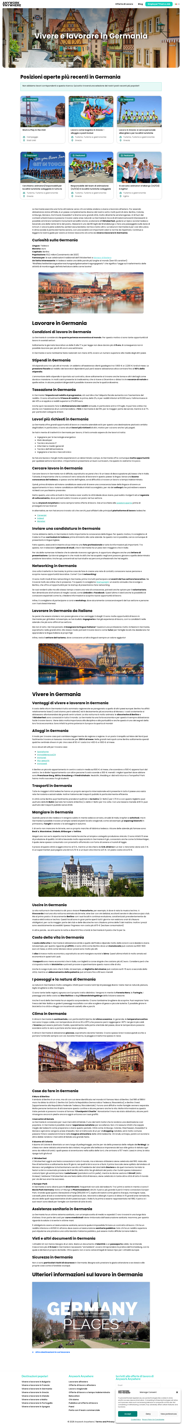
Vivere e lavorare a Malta (34, 1399)
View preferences (169, 1414)
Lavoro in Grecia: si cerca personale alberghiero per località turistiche (137, 131)
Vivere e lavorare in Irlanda (35, 1396)
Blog (140, 4)
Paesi (71, 1406)
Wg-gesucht (43, 760)
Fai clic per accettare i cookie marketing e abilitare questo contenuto (91, 1315)
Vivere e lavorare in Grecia (35, 1392)
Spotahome (43, 751)
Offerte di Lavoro (124, 4)
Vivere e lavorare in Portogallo (37, 1403)
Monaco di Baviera (102, 257)
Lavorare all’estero (78, 1381)
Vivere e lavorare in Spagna (36, 1406)
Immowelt (42, 763)
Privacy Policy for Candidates (153, 1419)
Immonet (41, 757)
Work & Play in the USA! (34, 130)
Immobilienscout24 (46, 754)
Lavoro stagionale (78, 1388)
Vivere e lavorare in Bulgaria (36, 1381)
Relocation (74, 1396)
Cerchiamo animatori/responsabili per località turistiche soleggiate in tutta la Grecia (42, 188)
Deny (148, 1414)
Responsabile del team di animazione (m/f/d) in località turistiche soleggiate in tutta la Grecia (91, 188)
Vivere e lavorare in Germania (37, 1388)
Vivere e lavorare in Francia (36, 1385)
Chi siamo (74, 1399)
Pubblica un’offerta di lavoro (83, 1403)
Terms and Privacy (105, 1421)
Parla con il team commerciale (84, 1410)
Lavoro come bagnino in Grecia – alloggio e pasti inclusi (87, 131)
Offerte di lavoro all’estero (82, 1385)
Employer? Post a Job (159, 4)
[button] (177, 1392)
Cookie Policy (136, 1419)
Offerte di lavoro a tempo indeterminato (89, 1392)
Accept (127, 1414)
